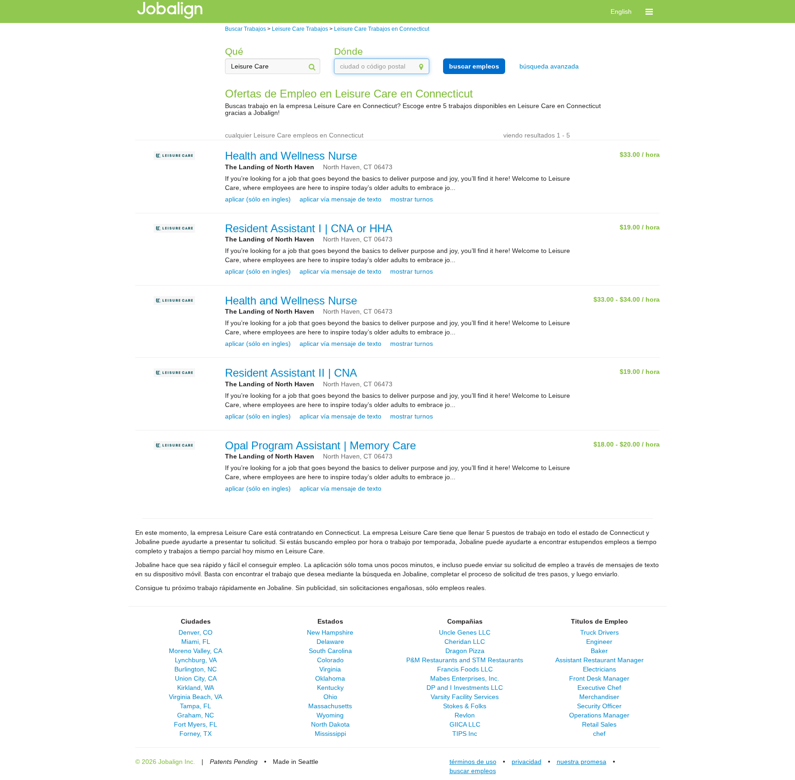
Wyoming (330, 715)
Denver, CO (196, 632)
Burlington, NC (195, 669)
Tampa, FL (195, 706)
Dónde (348, 51)
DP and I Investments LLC (464, 687)
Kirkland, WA (195, 687)
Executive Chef (599, 687)
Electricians (599, 669)
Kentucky (330, 687)
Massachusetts (330, 706)
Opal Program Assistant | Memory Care (320, 445)
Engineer (599, 641)
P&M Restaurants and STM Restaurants (464, 660)
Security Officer (599, 706)
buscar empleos (474, 66)
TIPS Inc (464, 733)
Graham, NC (195, 715)
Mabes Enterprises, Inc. (464, 678)
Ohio (330, 696)
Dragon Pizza (464, 650)
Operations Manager (599, 715)
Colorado (330, 660)
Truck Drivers (599, 632)
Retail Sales (599, 724)
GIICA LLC (464, 724)
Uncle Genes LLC (464, 632)
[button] (649, 11)
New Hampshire (330, 632)
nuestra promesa (581, 761)
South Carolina (330, 650)
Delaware (330, 641)
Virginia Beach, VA (195, 696)
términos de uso (472, 761)
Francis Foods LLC (465, 669)
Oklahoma (330, 678)
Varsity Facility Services (465, 696)
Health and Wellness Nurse (291, 155)
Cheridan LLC (464, 641)
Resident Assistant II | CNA (291, 373)
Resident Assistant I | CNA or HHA (308, 228)
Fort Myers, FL (195, 724)
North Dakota (330, 724)
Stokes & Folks (464, 706)
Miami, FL (195, 641)
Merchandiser (599, 696)
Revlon (465, 715)
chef (599, 733)
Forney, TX (195, 733)
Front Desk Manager (599, 678)
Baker (599, 650)
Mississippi (330, 733)
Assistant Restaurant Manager (599, 660)
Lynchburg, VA (196, 660)
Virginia (330, 669)
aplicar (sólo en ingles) (258, 199)
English (621, 11)
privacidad (527, 761)
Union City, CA (196, 678)
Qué (234, 51)
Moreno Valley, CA (195, 650)
